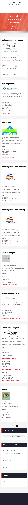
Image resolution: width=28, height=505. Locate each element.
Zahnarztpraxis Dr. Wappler (13, 40)
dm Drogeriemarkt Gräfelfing (13, 210)
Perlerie (5, 389)
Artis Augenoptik (8, 252)
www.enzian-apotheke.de (8, 157)
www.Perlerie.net (6, 419)
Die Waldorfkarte (14, 2)
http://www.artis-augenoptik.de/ (9, 284)
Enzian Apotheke (8, 123)
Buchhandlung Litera (10, 293)
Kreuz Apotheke (8, 84)
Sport (6, 467)
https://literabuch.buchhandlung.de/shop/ (11, 318)
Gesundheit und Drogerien (11, 457)
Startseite (14, 26)
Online (6, 463)
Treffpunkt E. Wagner (10, 328)
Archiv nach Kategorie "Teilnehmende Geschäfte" (14, 28)
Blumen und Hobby (9, 450)
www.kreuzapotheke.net (7, 113)
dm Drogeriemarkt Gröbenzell (14, 167)
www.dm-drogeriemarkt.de (8, 200)
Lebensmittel (8, 460)
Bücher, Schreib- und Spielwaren (12, 453)
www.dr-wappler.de (6, 70)
